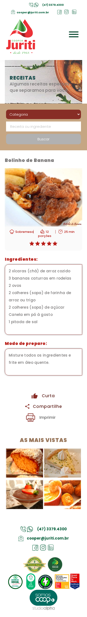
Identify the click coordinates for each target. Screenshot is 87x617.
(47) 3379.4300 (53, 5)
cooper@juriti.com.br (33, 12)
